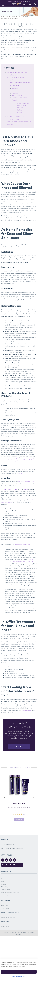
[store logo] (15, 4)
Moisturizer (15, 91)
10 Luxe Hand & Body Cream (26, 482)
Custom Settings (19, 976)
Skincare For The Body (21, 16)
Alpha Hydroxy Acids (23, 103)
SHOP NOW (19, 819)
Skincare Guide (10, 16)
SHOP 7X (27, 1)
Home (2, 16)
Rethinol (19, 110)
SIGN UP (19, 746)
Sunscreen (15, 93)
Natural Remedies (17, 95)
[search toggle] (30, 4)
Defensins (20, 112)
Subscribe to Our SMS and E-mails (12, 865)
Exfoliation (15, 89)
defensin (25, 489)
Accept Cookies (19, 972)
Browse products (26, 710)
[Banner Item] (19, 784)
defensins (19, 473)
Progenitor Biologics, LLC (21, 932)
